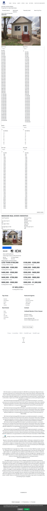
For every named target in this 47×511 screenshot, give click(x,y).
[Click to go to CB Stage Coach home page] (3, 2)
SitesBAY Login (36, 333)
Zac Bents (28, 305)
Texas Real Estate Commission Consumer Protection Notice (23, 364)
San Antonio (6, 300)
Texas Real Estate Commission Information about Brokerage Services (23, 367)
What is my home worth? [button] (40, 3)
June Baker (28, 303)
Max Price (25, 46)
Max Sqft (25, 147)
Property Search (6, 10)
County (5, 312)
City (4, 314)
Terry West (28, 299)
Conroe (5, 305)
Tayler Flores (28, 302)
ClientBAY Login (27, 333)
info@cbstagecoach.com (33, 320)
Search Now (40, 212)
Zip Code (5, 315)
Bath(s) (24, 125)
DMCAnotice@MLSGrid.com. (23, 457)
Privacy (9, 333)
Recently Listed (27, 10)
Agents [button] (18, 3)
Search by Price (37, 10)
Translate (33, 502)
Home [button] (10, 3)
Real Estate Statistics (15, 11)
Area (5, 318)
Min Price (3, 46)
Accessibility (15, 333)
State (5, 311)
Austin (5, 302)
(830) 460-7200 (31, 318)
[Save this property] (12, 246)
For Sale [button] (14, 3)
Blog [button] (27, 3)
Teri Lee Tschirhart (29, 300)
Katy (4, 303)
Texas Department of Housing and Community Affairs (23, 371)
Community (6, 317)
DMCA (21, 333)
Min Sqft (3, 147)
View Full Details (7, 247)
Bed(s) (2, 125)
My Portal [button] (31, 3)
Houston (5, 299)
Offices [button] (23, 3)
